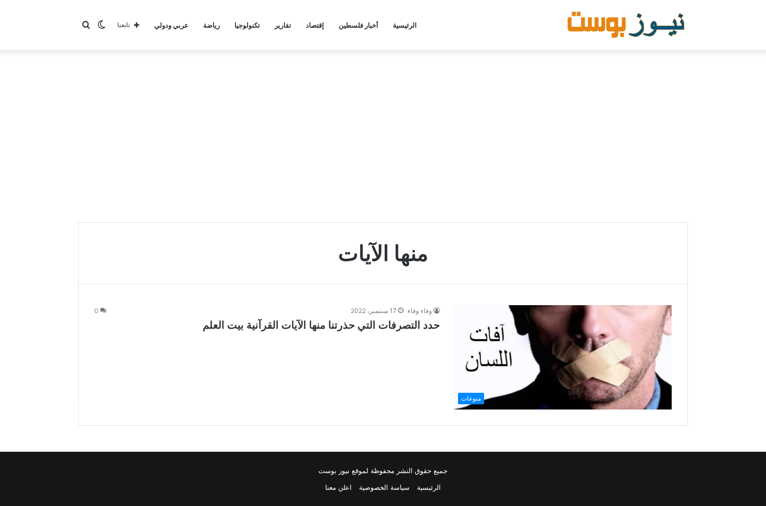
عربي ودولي (171, 25)
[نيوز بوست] (627, 25)
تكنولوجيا (247, 25)
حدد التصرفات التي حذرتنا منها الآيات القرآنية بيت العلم (321, 325)
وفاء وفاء (419, 311)
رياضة (211, 25)
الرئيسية (405, 25)
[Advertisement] (383, 134)
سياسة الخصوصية (384, 487)
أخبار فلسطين (358, 25)
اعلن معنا (338, 487)
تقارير (283, 25)
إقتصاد (315, 25)
